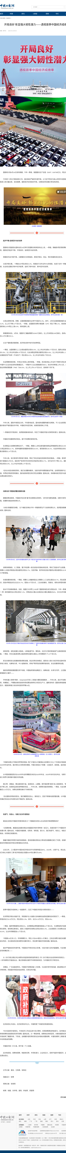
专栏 (57, 14)
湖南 (25, 1121)
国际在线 (49, 1125)
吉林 (55, 1119)
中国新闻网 (36, 1127)
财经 (44, 1115)
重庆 (46, 1121)
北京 (29, 1119)
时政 (11, 14)
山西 (45, 1119)
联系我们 (9, 1122)
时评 (28, 1115)
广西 (36, 1121)
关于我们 (3, 1122)
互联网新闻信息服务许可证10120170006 (49, 1130)
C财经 (35, 14)
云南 (62, 1121)
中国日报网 (2, 18)
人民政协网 (45, 1127)
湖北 (20, 1121)
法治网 (53, 1127)
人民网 (29, 1125)
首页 (1, 14)
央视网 (57, 1125)
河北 (39, 1119)
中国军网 (27, 1127)
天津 (34, 1119)
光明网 (20, 1127)
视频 (47, 14)
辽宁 (50, 1119)
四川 (52, 1121)
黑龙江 (61, 1119)
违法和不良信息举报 (32, 1130)
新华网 (36, 1125)
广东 (30, 1121)
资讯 (23, 14)
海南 (41, 1121)
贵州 (57, 1121)
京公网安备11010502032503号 (35, 1133)
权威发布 (8, 18)
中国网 (42, 1125)
